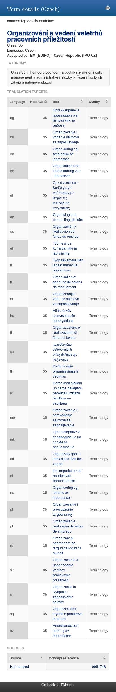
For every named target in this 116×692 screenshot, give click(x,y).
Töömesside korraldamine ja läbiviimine (65, 248)
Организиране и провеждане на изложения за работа (66, 117)
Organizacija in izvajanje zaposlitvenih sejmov (64, 594)
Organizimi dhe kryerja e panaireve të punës (67, 613)
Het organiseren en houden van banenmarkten (67, 475)
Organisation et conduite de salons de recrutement (67, 281)
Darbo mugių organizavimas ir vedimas (65, 371)
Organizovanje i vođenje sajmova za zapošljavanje (66, 136)
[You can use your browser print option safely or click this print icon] (108, 7)
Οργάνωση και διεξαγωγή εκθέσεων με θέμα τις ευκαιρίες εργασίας (65, 195)
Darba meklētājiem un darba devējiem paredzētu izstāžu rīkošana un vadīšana (67, 392)
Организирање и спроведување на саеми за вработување (67, 439)
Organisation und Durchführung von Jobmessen (67, 170)
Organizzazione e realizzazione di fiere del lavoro (66, 332)
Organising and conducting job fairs (68, 217)
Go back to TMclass (58, 684)
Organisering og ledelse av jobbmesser (65, 492)
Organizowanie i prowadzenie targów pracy (65, 509)
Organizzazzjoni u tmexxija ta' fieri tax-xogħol (68, 458)
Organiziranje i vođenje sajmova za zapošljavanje (66, 298)
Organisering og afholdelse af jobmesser (65, 153)
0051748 (99, 666)
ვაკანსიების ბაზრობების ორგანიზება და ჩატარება (65, 352)
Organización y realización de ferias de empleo (66, 231)
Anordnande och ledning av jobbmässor (66, 630)
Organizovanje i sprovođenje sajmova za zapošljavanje (65, 417)
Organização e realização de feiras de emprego (68, 526)
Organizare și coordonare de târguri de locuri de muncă (67, 545)
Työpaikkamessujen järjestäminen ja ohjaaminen (68, 264)
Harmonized (19, 666)
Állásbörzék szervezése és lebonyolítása (64, 315)
